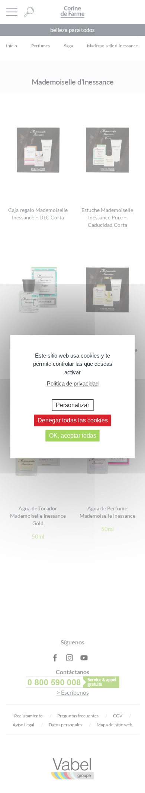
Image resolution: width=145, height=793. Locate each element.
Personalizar (72, 405)
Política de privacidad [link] (73, 383)
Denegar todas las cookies (73, 420)
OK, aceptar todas (72, 435)
